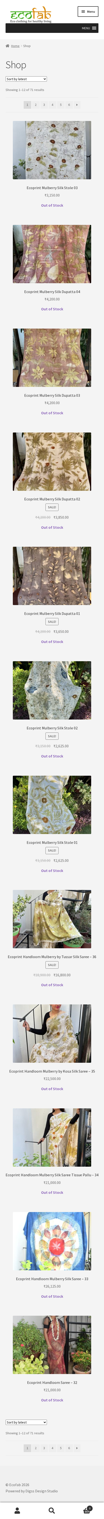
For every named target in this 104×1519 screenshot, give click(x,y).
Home (15, 46)
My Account (17, 1511)
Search (52, 1511)
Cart (80, 1506)
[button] (86, 28)
